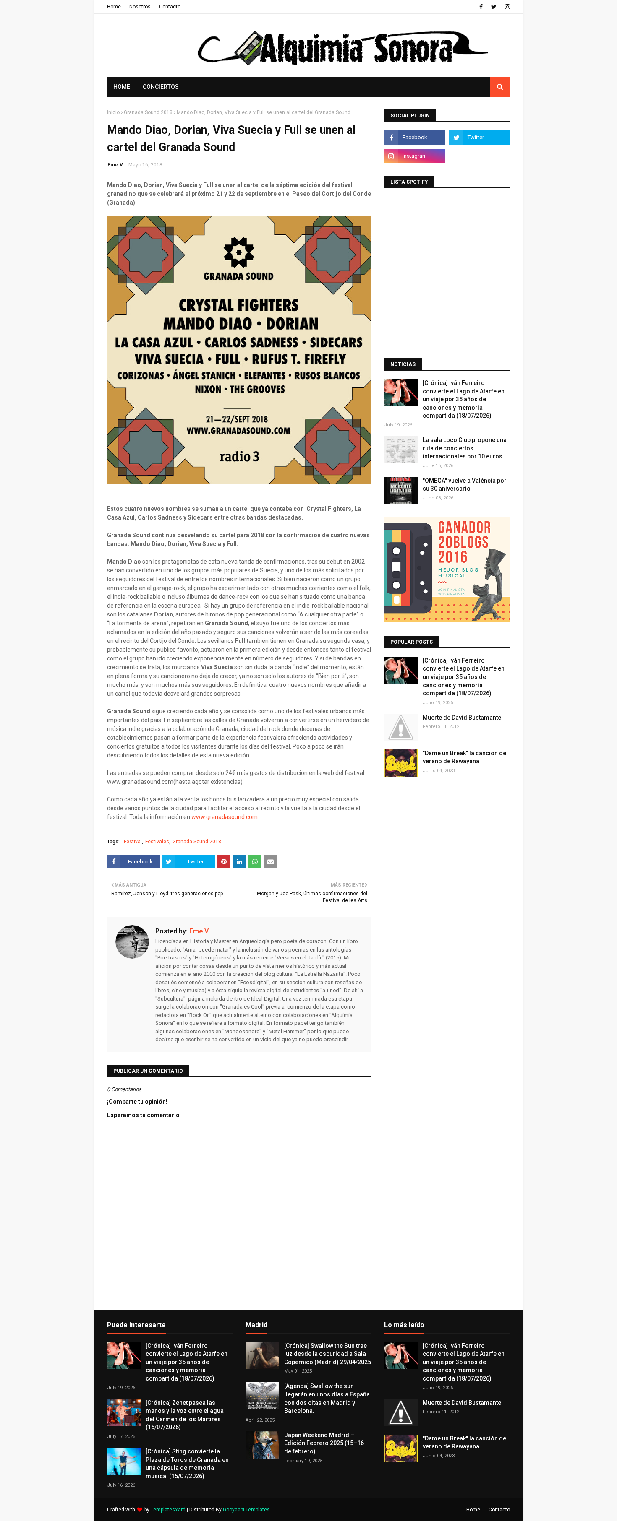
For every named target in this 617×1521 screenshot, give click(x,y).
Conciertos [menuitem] (161, 86)
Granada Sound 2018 (148, 112)
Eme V (115, 165)
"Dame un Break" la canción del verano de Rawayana (465, 757)
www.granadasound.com (224, 817)
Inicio (113, 112)
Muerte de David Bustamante (462, 717)
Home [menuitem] (121, 86)
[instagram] (506, 6)
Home (114, 7)
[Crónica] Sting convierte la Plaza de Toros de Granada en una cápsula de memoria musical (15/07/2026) (187, 1463)
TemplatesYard (168, 1510)
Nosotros (140, 7)
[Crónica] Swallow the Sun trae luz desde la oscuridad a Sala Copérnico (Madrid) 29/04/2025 (327, 1353)
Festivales (157, 842)
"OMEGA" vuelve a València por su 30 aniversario (465, 484)
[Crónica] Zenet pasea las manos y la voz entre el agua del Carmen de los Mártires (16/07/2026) (185, 1415)
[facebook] (481, 6)
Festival (133, 842)
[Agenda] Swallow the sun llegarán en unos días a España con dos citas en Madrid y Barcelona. (327, 1398)
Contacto (169, 7)
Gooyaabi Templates (246, 1510)
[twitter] (494, 6)
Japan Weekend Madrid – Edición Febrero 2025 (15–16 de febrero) (324, 1443)
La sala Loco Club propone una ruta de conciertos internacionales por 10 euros (465, 448)
